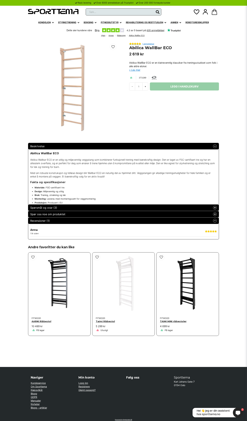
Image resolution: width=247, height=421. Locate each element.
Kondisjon (44, 22)
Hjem (103, 35)
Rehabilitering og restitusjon (144, 22)
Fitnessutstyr (109, 22)
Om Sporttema (39, 386)
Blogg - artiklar (39, 407)
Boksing (88, 22)
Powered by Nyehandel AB (123, 419)
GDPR (34, 397)
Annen (174, 22)
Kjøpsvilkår (37, 390)
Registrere (84, 386)
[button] (157, 12)
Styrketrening (67, 22)
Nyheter (35, 404)
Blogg (34, 393)
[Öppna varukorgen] (214, 12)
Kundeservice (38, 383)
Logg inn (83, 383)
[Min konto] (205, 12)
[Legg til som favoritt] (196, 12)
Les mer (135, 69)
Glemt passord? (87, 390)
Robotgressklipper (197, 22)
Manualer (36, 400)
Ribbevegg (121, 35)
